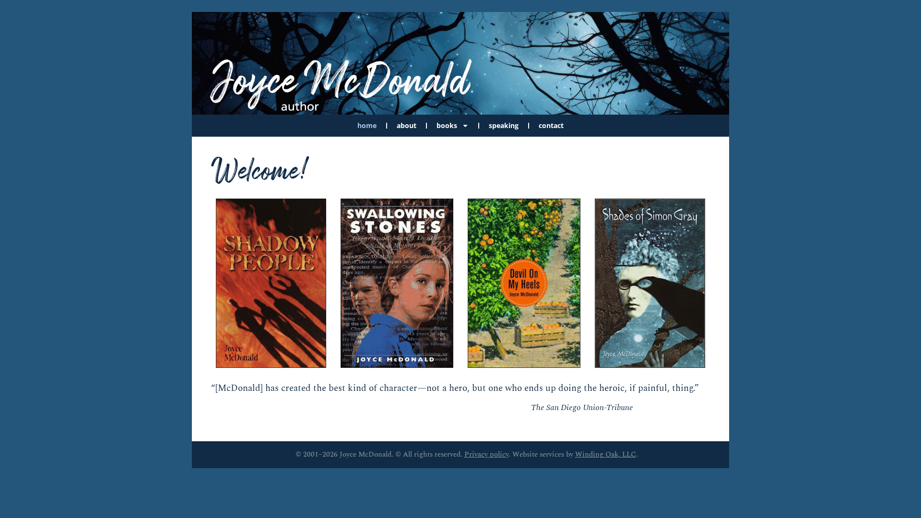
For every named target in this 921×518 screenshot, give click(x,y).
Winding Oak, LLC (605, 454)
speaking (504, 125)
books (447, 125)
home (367, 125)
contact (551, 125)
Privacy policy (486, 454)
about (406, 125)
